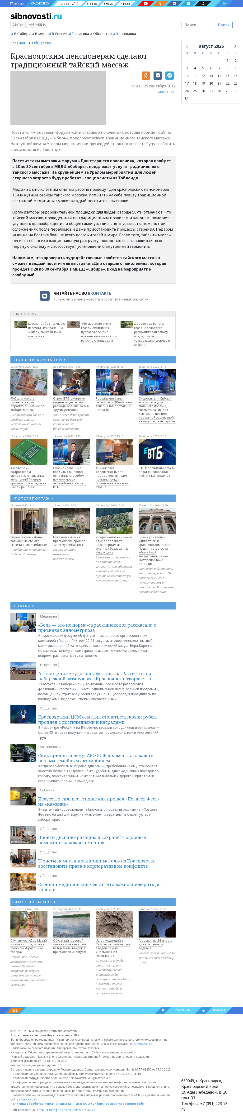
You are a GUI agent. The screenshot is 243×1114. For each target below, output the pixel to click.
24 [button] (187, 91)
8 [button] (228, 68)
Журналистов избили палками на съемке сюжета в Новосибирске (28, 541)
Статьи (18, 25)
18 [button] (195, 83)
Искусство (48, 664)
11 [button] (195, 75)
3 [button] (187, 68)
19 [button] (203, 83)
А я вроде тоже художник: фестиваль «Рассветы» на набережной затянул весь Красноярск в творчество (94, 676)
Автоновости (50, 746)
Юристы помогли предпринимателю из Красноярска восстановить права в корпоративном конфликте (97, 863)
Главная (17, 43)
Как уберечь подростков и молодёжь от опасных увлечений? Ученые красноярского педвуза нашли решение (28, 477)
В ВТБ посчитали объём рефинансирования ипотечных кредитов (156, 472)
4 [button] (195, 68)
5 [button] (203, 68)
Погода (64, 4)
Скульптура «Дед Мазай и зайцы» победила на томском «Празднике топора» (28, 946)
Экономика (126, 33)
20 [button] (211, 83)
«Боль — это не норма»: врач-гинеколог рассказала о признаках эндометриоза (97, 627)
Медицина (48, 616)
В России (59, 33)
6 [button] (211, 68)
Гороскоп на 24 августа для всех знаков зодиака (155, 944)
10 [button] (187, 75)
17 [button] (187, 83)
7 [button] (219, 68)
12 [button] (203, 75)
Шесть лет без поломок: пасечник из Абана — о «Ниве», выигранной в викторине (46, 329)
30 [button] (236, 91)
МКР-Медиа (37, 25)
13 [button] (211, 75)
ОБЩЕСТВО (167, 92)
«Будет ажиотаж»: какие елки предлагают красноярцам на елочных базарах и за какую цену (114, 544)
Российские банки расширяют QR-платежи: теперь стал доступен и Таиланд (114, 404)
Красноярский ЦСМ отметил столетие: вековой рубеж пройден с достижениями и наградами (97, 719)
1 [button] (228, 60)
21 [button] (219, 83)
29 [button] (227, 91)
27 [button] (211, 91)
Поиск (223, 25)
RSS (14, 1011)
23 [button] (236, 83)
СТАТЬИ (24, 605)
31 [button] (187, 98)
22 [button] (227, 83)
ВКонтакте (99, 293)
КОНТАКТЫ (183, 1010)
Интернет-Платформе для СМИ (57, 1110)
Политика (80, 33)
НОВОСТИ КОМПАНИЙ (40, 359)
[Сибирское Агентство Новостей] (36, 15)
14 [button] (219, 75)
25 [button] (195, 91)
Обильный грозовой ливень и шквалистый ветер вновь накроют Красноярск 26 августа (70, 946)
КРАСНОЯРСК (40, 3)
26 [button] (203, 91)
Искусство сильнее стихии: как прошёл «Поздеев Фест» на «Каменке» (99, 801)
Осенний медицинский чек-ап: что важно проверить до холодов (99, 886)
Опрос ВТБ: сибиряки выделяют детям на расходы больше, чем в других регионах (71, 404)
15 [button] (227, 75)
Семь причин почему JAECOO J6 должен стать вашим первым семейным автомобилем (96, 757)
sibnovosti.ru (143, 1044)
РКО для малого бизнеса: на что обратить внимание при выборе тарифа (28, 404)
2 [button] (236, 60)
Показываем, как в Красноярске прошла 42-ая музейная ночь (69, 541)
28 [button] (219, 91)
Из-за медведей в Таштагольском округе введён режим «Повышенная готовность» (113, 948)
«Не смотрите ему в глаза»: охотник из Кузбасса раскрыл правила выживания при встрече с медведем (99, 332)
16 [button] (236, 75)
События (47, 790)
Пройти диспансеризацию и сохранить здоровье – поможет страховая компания (93, 839)
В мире (41, 33)
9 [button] (236, 68)
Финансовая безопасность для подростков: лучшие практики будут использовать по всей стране (112, 477)
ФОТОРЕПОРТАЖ (34, 498)
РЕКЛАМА (218, 1010)
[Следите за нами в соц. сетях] (146, 3)
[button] (187, 45)
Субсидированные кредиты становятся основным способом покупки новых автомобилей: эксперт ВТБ (70, 477)
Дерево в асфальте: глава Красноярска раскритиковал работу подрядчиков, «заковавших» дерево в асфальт (152, 334)
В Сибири (22, 33)
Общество (102, 33)
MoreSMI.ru (87, 1110)
